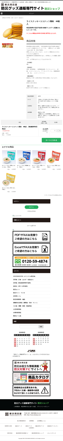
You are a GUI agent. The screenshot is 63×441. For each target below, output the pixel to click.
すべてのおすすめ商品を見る (54, 195)
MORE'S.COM (8, 426)
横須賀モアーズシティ (52, 426)
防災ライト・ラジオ (19, 292)
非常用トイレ (17, 296)
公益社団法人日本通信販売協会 (41, 354)
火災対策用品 (17, 309)
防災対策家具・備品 (19, 299)
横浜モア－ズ (18, 426)
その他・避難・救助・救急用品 (22, 306)
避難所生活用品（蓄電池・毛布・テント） (25, 302)
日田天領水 (9, 433)
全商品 (3, 17)
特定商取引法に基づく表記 (28, 406)
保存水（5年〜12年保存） (21, 286)
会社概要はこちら (41, 420)
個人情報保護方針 (21, 420)
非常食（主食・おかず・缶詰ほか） (15, 17)
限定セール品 (17, 316)
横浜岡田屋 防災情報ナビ (22, 433)
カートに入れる (51, 140)
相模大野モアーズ (39, 426)
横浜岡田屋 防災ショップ (38, 433)
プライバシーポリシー (43, 406)
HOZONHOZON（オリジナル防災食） (24, 276)
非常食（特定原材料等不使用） (22, 283)
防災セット (16, 289)
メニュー (31, 13)
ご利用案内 (17, 406)
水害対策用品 (17, 312)
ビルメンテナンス (51, 433)
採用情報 (31, 420)
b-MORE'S (31, 428)
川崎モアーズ (28, 426)
